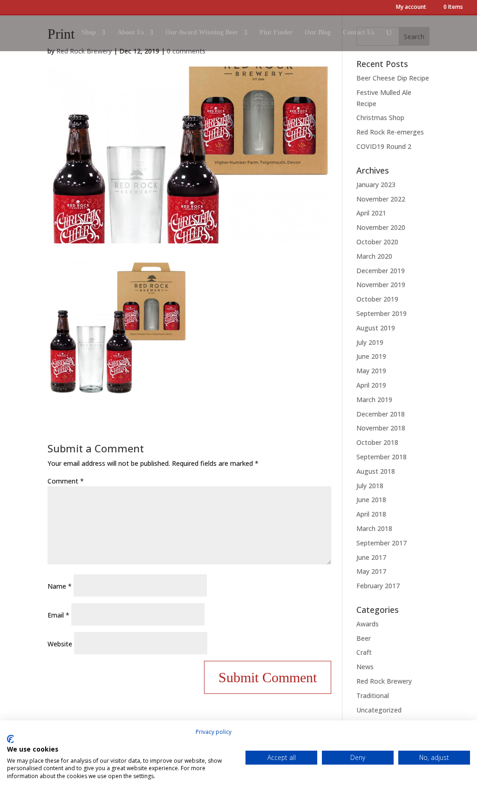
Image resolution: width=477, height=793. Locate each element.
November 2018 (380, 427)
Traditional (372, 695)
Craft (364, 652)
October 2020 (377, 241)
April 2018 (371, 514)
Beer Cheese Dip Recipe (392, 78)
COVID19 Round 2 (383, 146)
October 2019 (377, 299)
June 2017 (371, 557)
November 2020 (380, 227)
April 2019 (371, 385)
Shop (89, 32)
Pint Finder (276, 32)
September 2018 (381, 456)
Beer (363, 638)
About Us (130, 32)
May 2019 (371, 370)
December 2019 (380, 270)
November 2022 (380, 199)
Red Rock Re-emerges (390, 132)
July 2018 (369, 485)
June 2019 (371, 356)
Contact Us (358, 32)
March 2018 (374, 528)
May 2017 (371, 571)
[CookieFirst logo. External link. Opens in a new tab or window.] (10, 739)
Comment (66, 481)
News (365, 666)
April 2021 (371, 212)
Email (58, 615)
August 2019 (375, 327)
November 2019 (380, 284)
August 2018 (375, 471)
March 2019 (374, 399)
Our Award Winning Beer (201, 32)
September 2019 (381, 313)
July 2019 (369, 342)
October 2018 (377, 442)
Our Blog (318, 32)
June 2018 (371, 499)
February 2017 (378, 585)
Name (60, 586)
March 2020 (374, 256)
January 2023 (375, 184)
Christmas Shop (380, 117)
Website (60, 643)
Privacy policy (214, 732)
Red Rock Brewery (384, 681)
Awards (367, 623)
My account (411, 7)
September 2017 (381, 542)
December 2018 (380, 414)
